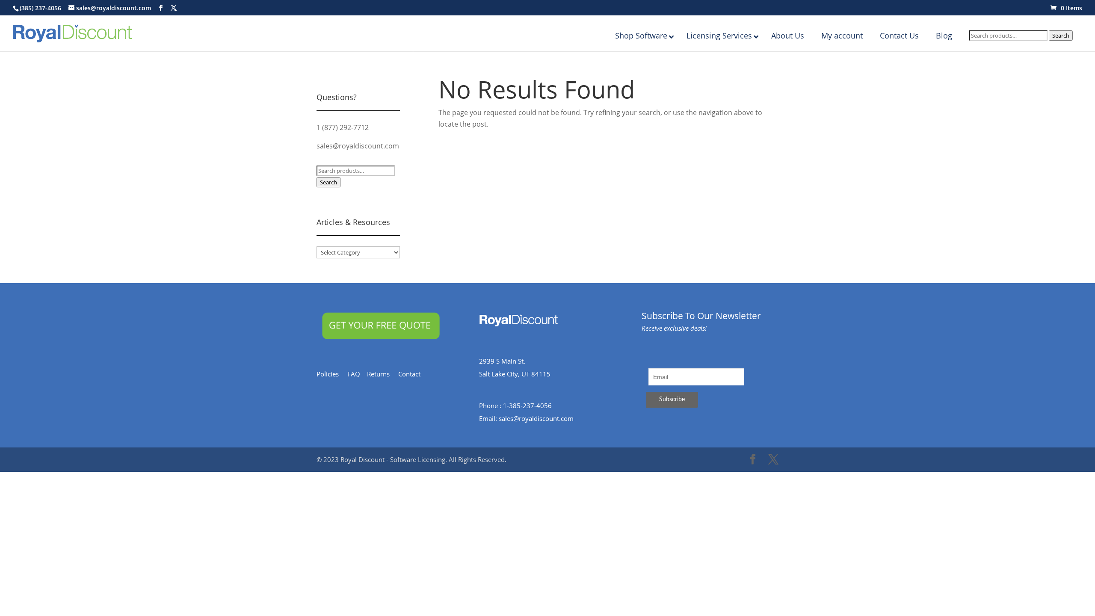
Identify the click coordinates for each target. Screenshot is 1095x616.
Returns (382, 374)
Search (1060, 35)
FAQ (357, 374)
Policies (332, 374)
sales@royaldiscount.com (358, 146)
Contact (413, 374)
